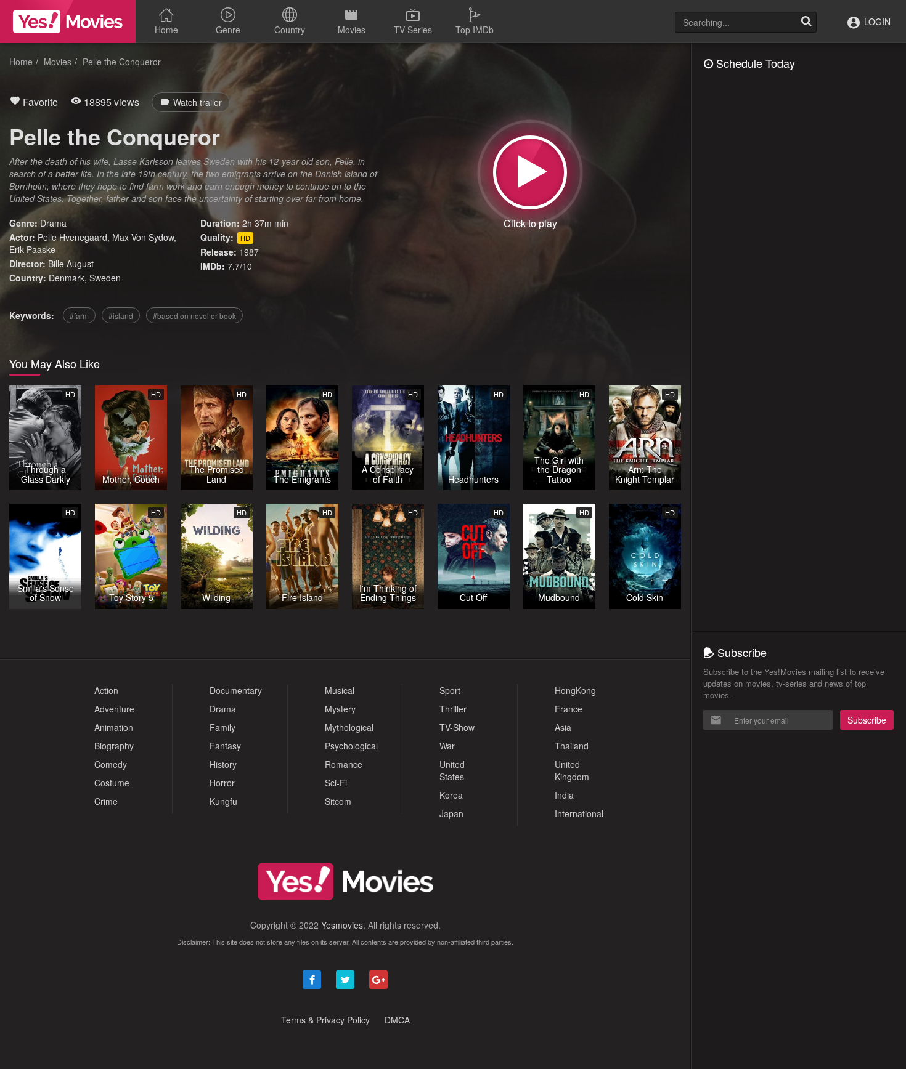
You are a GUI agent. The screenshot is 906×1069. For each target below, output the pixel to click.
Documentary (236, 690)
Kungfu (223, 801)
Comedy (110, 764)
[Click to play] (530, 172)
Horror (222, 783)
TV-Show (457, 727)
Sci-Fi (336, 783)
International (579, 813)
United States (452, 770)
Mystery (340, 709)
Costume (111, 783)
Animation (113, 727)
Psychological (351, 746)
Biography (114, 746)
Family (222, 727)
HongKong (575, 690)
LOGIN (876, 21)
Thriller (453, 709)
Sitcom (338, 801)
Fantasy (225, 746)
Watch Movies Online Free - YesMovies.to (67, 21)
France (568, 709)
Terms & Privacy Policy (325, 1020)
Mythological (349, 727)
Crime (106, 801)
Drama (53, 223)
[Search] (806, 22)
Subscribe (866, 720)
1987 (249, 252)
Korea (451, 795)
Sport (449, 690)
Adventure (114, 709)
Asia (563, 727)
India (564, 795)
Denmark (66, 278)
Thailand (572, 746)
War (447, 746)
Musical (339, 690)
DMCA (397, 1020)
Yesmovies (342, 925)
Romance (343, 764)
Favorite (39, 102)
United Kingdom (572, 770)
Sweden (105, 278)
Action (106, 690)
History (223, 764)
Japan (451, 813)
